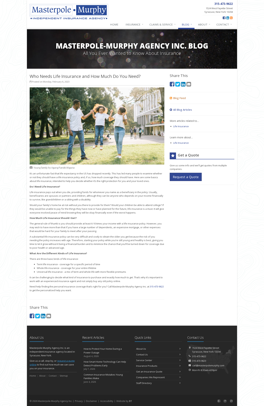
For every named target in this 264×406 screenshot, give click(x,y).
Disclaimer (91, 401)
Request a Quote (186, 177)
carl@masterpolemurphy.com (208, 365)
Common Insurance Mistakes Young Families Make (103, 378)
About (204, 24)
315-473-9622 (157, 286)
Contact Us (142, 354)
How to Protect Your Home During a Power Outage (103, 352)
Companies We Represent (150, 377)
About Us (141, 348)
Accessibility (106, 401)
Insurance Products (146, 365)
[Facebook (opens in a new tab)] (224, 18)
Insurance (134, 24)
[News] (231, 18)
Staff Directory (144, 383)
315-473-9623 (199, 360)
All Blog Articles (182, 109)
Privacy (79, 401)
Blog (187, 24)
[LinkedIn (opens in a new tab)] (227, 18)
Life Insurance (181, 126)
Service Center (144, 360)
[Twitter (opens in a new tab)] (37, 316)
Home (114, 24)
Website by (124, 401)
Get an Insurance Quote (149, 371)
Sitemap (64, 375)
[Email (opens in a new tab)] (48, 316)
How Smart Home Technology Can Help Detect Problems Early (105, 365)
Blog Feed (179, 98)
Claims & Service (162, 24)
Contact (224, 24)
